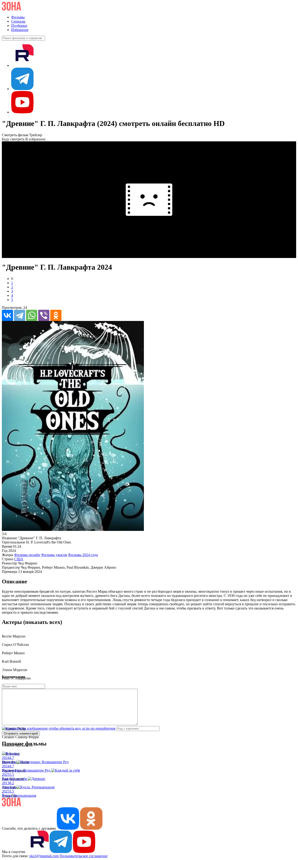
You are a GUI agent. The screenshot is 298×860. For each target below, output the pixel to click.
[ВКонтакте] (7, 315)
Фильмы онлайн (27, 555)
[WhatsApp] (31, 315)
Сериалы (18, 21)
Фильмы (18, 17)
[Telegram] (19, 315)
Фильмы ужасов (54, 555)
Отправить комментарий (21, 733)
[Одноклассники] (55, 315)
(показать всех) (42, 622)
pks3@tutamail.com (44, 856)
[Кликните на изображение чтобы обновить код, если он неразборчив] (58, 728)
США (18, 559)
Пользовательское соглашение (84, 856)
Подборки (19, 26)
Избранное (19, 30)
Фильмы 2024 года (83, 555)
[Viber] (43, 315)
